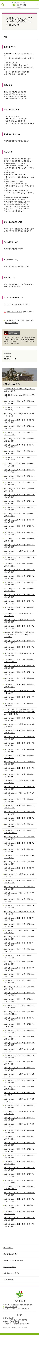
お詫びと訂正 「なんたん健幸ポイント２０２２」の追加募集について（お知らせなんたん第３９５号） (19, 712)
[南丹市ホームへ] (19, 4)
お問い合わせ (8, 1279)
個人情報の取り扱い (11, 1254)
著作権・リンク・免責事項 (13, 1260)
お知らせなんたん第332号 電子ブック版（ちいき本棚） (19, 322)
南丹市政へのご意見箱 (12, 1273)
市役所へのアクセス (11, 1307)
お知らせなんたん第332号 (14, 312)
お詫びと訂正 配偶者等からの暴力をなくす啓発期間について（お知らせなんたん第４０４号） (19, 634)
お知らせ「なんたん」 (12, 384)
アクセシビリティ (10, 1267)
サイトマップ (8, 1248)
